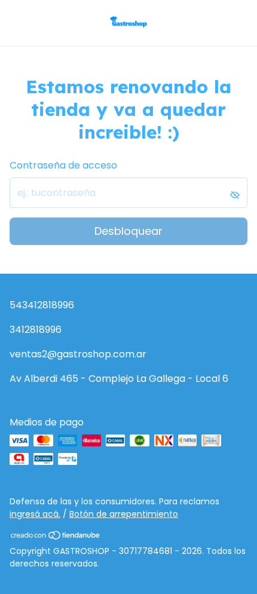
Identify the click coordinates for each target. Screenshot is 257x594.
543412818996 (42, 305)
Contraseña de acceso (63, 165)
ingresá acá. (35, 514)
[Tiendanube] (56, 537)
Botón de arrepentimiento (123, 514)
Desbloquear (128, 230)
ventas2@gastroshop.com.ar (78, 354)
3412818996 (36, 329)
